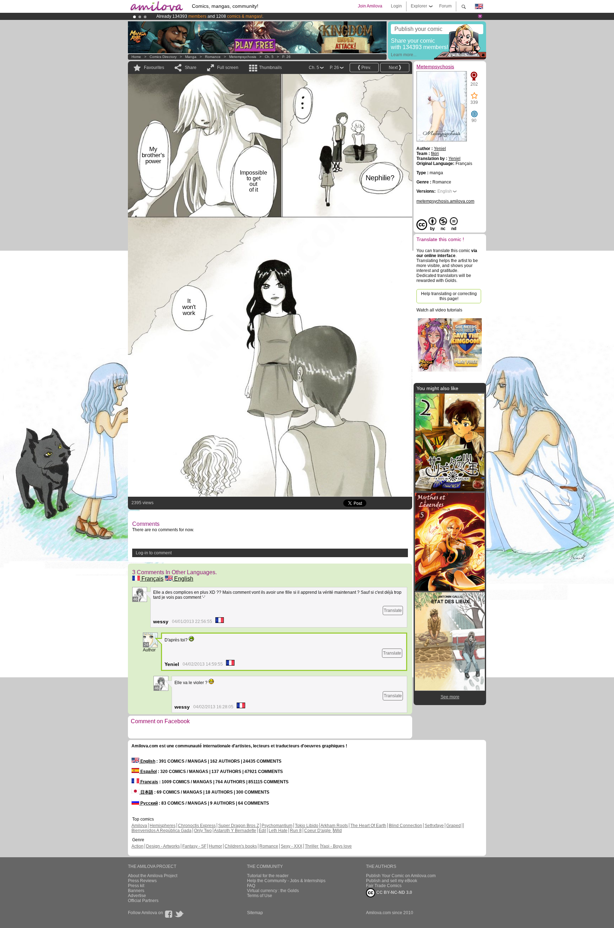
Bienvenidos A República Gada (161, 830)
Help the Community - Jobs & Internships (286, 880)
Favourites (154, 67)
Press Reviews (142, 880)
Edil (262, 830)
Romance (213, 57)
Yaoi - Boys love (336, 846)
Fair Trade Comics (384, 885)
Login (396, 6)
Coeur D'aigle (318, 830)
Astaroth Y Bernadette (235, 830)
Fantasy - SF (194, 846)
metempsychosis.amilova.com (445, 201)
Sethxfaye (434, 825)
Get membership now (274, 16)
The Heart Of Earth (368, 825)
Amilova (139, 825)
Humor (215, 846)
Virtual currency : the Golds (273, 890)
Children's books (241, 846)
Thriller (312, 846)
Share (190, 67)
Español (148, 771)
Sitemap (255, 912)
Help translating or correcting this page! (449, 296)
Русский (148, 803)
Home (136, 57)
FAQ (251, 885)
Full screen (227, 67)
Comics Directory (163, 57)
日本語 (146, 792)
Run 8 (296, 830)
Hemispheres (163, 825)
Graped (453, 825)
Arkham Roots (334, 825)
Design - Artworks (163, 846)
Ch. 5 (269, 57)
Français (151, 579)
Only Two (203, 830)
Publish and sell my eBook (391, 880)
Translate (393, 610)
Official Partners (143, 900)
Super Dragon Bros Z (238, 825)
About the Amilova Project (152, 875)
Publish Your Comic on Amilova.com (401, 875)
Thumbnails (270, 67)
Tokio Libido (306, 825)
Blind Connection (405, 825)
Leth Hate (278, 830)
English (183, 579)
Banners (136, 890)
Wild (337, 830)
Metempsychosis (242, 57)
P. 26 (286, 57)
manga (190, 57)
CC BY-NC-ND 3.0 (393, 892)
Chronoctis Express (197, 825)
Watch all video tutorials (439, 310)
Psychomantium (277, 825)
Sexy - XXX (291, 846)
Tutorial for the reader (268, 875)
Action (137, 846)
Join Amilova (370, 6)
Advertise (137, 895)
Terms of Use (259, 895)
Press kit (136, 885)
